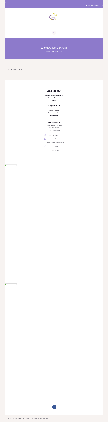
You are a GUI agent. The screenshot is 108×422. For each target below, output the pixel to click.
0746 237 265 (55, 150)
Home (47, 51)
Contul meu (54, 115)
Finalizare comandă (54, 110)
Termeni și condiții (54, 98)
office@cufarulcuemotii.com (55, 142)
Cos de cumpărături (54, 113)
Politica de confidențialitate (54, 95)
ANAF (54, 101)
